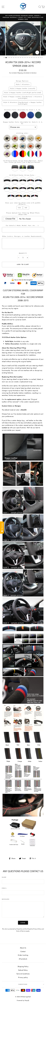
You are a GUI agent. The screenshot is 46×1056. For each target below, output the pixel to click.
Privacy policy (23, 977)
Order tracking (23, 955)
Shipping (20, 73)
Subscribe (23, 984)
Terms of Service (21, 931)
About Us (23, 948)
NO (26, 208)
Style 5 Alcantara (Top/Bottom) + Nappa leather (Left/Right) (23, 103)
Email (4, 888)
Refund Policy (23, 970)
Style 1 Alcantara (23, 84)
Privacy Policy (37, 929)
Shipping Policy (23, 966)
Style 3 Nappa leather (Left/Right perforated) (22, 92)
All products (23, 959)
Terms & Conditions (22, 974)
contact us (5, 427)
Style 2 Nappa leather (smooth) (22, 88)
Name (4, 877)
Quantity (23, 253)
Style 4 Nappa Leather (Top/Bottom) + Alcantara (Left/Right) (22, 97)
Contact (22, 951)
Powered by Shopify (23, 1000)
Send (23, 923)
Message (5, 899)
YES (19, 208)
